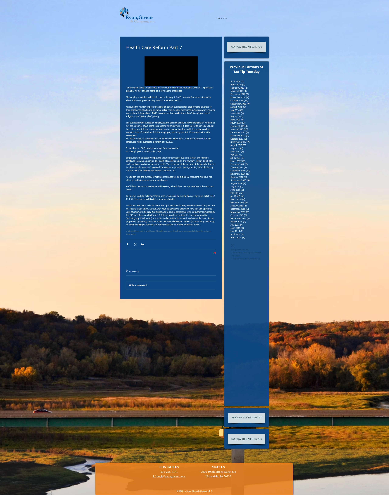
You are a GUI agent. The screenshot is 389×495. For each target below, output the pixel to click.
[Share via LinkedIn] (142, 244)
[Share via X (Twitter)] (135, 244)
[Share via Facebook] (127, 244)
